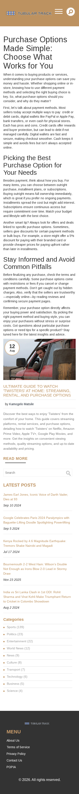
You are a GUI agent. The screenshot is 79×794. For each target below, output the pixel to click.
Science (15, 690)
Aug (12, 350)
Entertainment (20, 641)
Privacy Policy (16, 754)
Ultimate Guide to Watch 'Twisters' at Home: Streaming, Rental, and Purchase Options (37, 390)
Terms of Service (18, 747)
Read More (15, 458)
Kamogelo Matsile (21, 404)
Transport (16, 669)
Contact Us (14, 760)
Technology (17, 676)
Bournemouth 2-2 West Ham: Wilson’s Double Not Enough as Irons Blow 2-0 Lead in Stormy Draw (35, 568)
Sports (15, 627)
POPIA (11, 767)
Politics (15, 634)
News (13, 655)
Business (15, 683)
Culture (14, 662)
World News (18, 648)
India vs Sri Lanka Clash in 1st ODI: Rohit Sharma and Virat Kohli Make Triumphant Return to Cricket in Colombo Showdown (37, 596)
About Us (13, 740)
